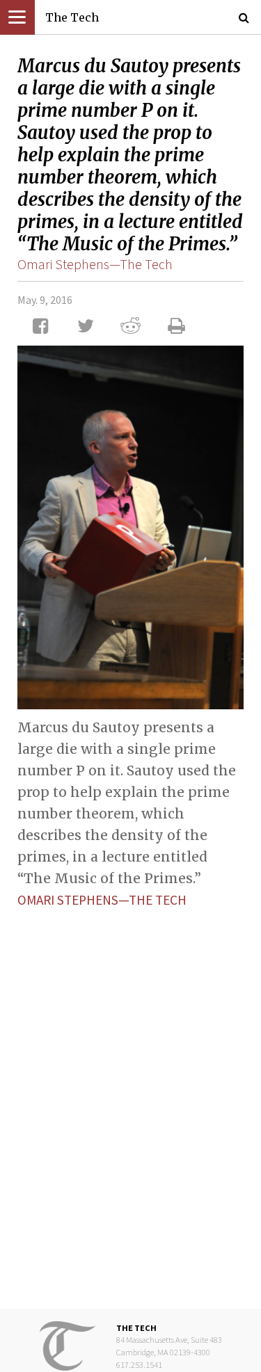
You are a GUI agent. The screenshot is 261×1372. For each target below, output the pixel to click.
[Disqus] (130, 1097)
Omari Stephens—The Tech (95, 264)
